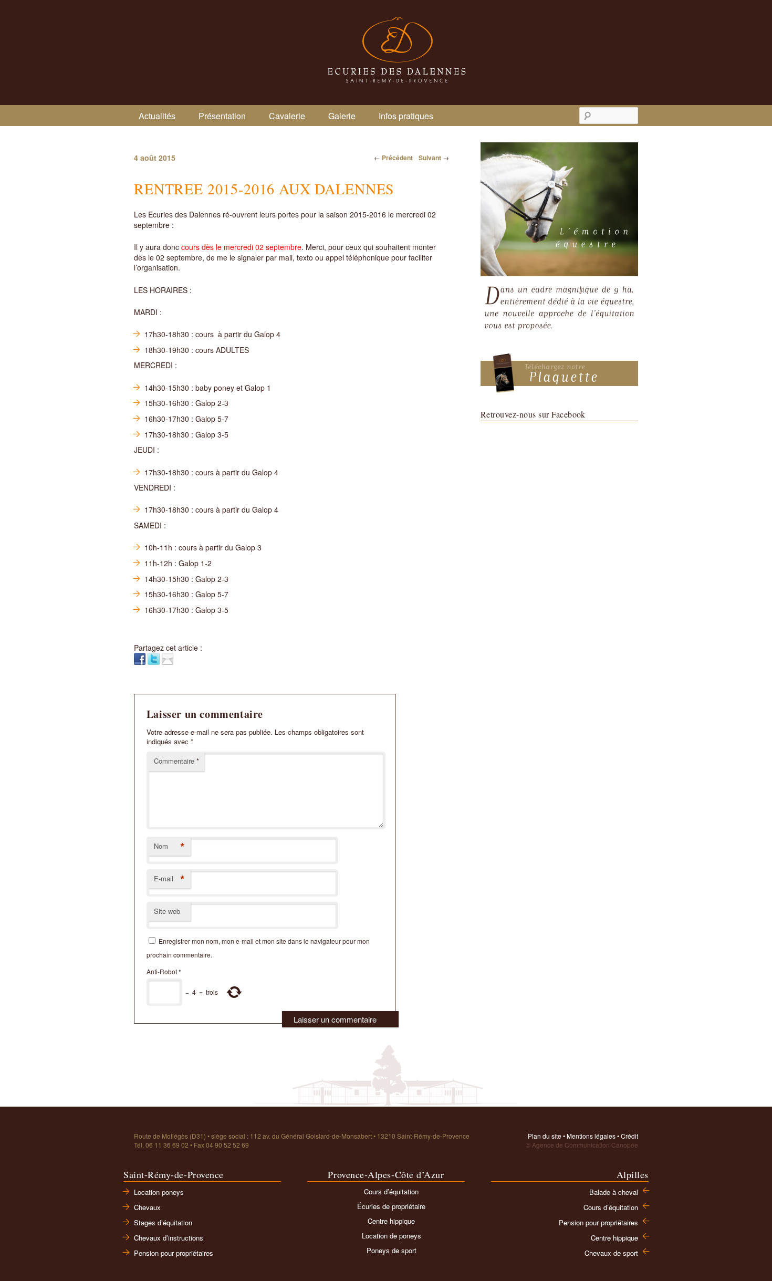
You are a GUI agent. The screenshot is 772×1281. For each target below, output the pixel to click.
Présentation (222, 116)
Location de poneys (391, 1236)
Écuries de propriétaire (391, 1206)
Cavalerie (287, 116)
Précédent (393, 157)
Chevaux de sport (611, 1253)
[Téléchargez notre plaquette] (559, 373)
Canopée (624, 1144)
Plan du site (544, 1135)
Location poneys (159, 1192)
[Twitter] (153, 657)
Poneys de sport (391, 1250)
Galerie (342, 116)
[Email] (167, 657)
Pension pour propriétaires (173, 1253)
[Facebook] (139, 657)
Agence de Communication (571, 1144)
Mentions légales (591, 1135)
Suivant (434, 157)
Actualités (157, 116)
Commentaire (176, 761)
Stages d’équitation (163, 1222)
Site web (167, 911)
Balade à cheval (613, 1192)
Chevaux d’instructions (168, 1238)
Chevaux (147, 1207)
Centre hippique (391, 1221)
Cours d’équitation (391, 1191)
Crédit (629, 1135)
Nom (169, 846)
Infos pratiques (406, 116)
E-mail (169, 879)
